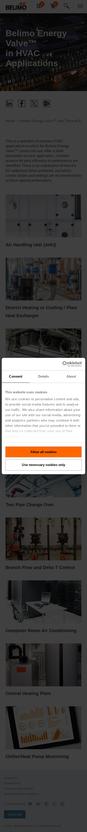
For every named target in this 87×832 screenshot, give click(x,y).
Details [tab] (43, 376)
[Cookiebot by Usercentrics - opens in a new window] (62, 364)
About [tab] (71, 376)
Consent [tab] (15, 376)
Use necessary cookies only (43, 465)
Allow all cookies (43, 452)
